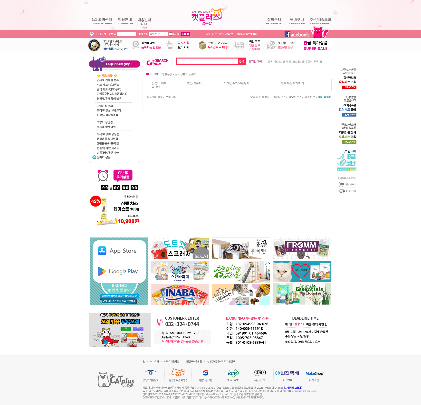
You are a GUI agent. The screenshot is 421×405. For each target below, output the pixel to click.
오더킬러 (307, 61)
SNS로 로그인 (214, 33)
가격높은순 (308, 96)
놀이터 (193, 73)
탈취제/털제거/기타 (292, 83)
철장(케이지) (194, 83)
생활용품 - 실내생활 (174, 73)
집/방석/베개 (159, 83)
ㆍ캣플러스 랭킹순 (259, 96)
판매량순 (277, 96)
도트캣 (296, 61)
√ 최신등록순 (324, 96)
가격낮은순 (292, 96)
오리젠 (287, 61)
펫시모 (318, 61)
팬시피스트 (274, 61)
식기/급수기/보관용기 (236, 83)
